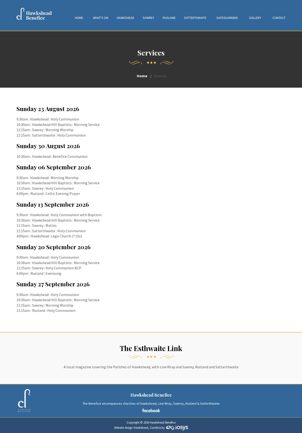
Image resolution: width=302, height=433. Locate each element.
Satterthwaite (195, 18)
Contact (279, 18)
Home (79, 18)
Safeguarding (227, 18)
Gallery (255, 18)
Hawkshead (125, 18)
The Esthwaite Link (151, 348)
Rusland (169, 18)
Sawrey (148, 18)
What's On (100, 18)
